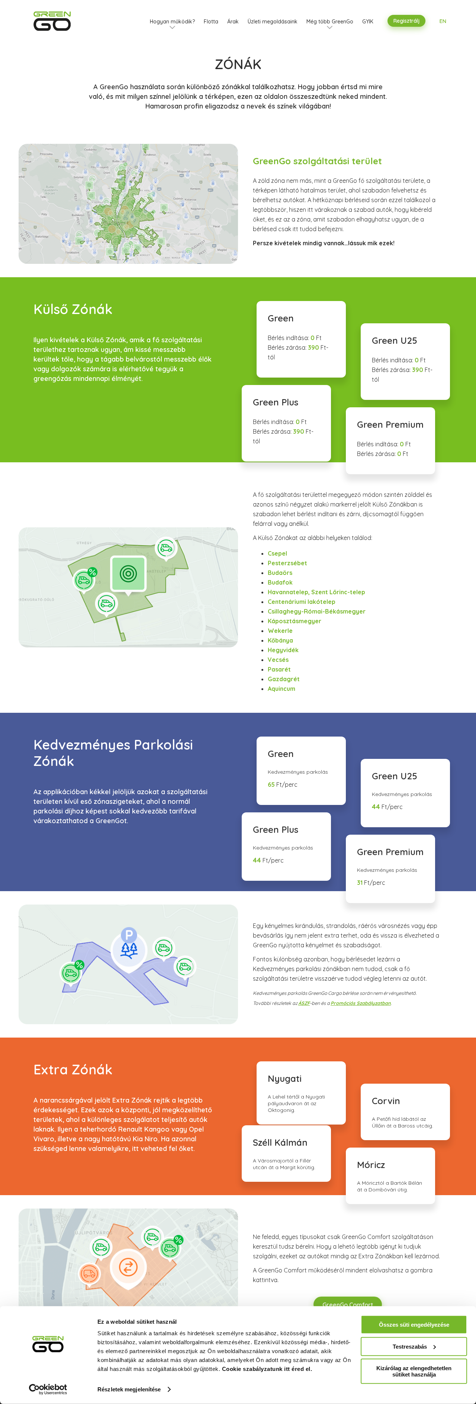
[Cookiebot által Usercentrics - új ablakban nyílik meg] (48, 1389)
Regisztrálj (406, 20)
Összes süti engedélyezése (414, 1324)
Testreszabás (410, 1346)
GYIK (367, 21)
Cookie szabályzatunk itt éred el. (267, 1369)
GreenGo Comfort (347, 1304)
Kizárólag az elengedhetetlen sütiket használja (413, 1371)
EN (443, 21)
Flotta (211, 21)
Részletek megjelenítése (129, 1389)
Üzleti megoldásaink (273, 21)
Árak (233, 21)
